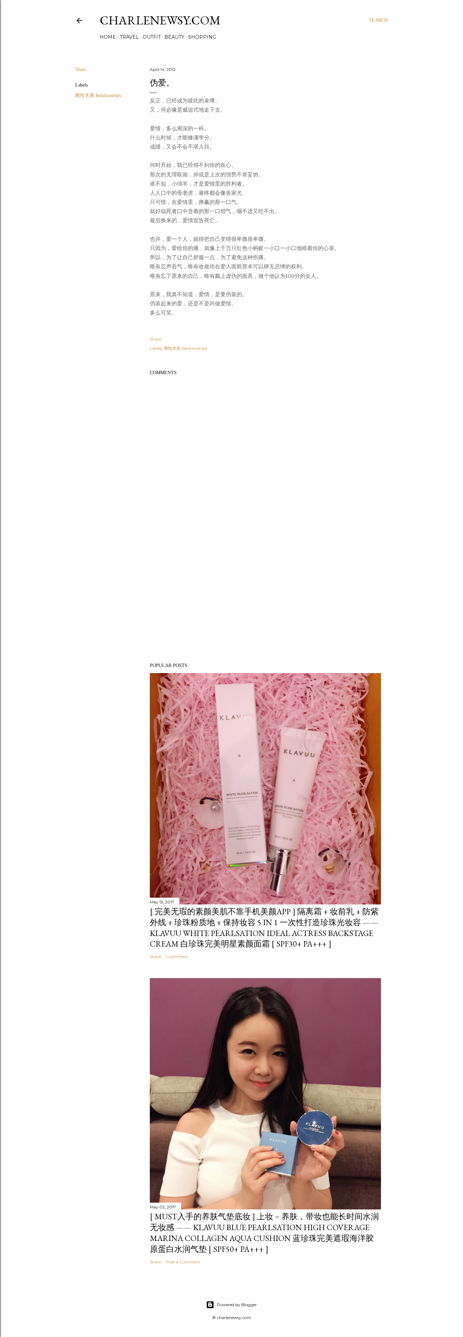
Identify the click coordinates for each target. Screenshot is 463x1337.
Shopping (202, 37)
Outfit (152, 37)
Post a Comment (183, 1261)
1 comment (177, 956)
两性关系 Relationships (98, 95)
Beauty (174, 37)
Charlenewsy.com (160, 20)
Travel (129, 37)
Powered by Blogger (237, 1304)
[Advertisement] (265, 598)
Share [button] (80, 69)
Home (108, 37)
